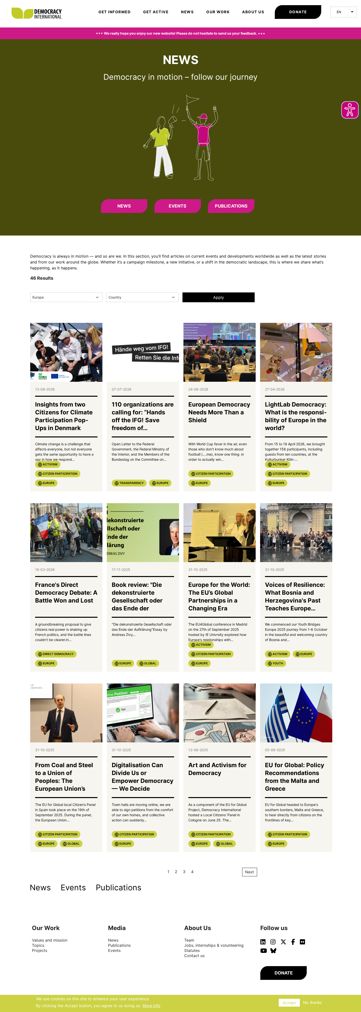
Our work (218, 12)
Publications (231, 206)
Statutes (192, 950)
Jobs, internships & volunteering (214, 945)
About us (253, 12)
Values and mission (49, 940)
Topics (38, 945)
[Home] (39, 6)
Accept (289, 1002)
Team (189, 940)
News (187, 12)
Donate (298, 12)
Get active (155, 12)
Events (177, 206)
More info (151, 1005)
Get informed (114, 12)
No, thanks (312, 1002)
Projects (39, 950)
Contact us (194, 955)
